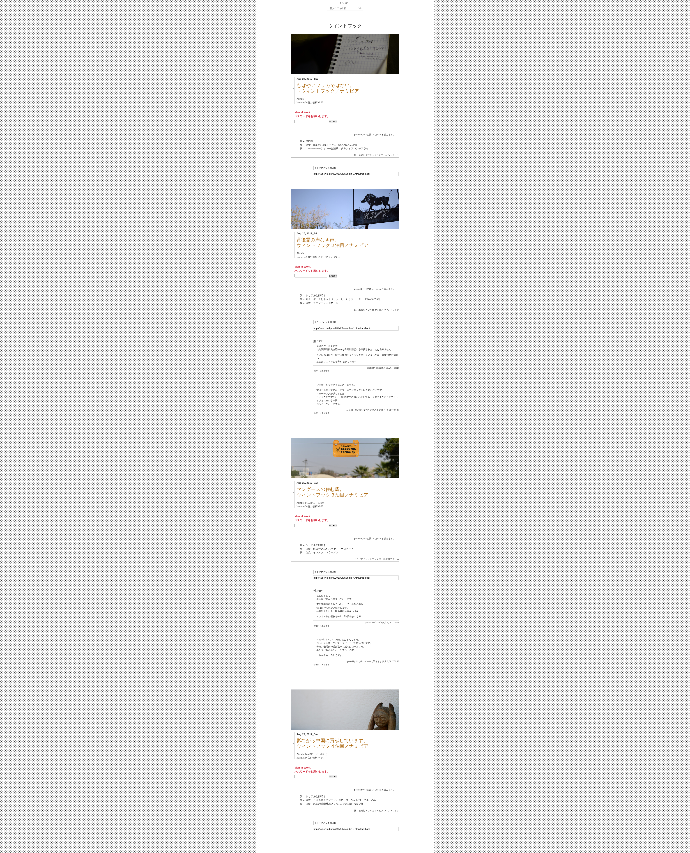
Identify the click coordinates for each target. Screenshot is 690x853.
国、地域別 (359, 155)
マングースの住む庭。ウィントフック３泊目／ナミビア (332, 492)
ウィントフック (391, 155)
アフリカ (369, 155)
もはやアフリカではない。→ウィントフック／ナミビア (327, 88)
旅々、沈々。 (345, 3)
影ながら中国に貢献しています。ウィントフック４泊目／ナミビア (332, 743)
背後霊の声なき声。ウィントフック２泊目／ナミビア (332, 242)
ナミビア (379, 155)
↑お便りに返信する (321, 371)
